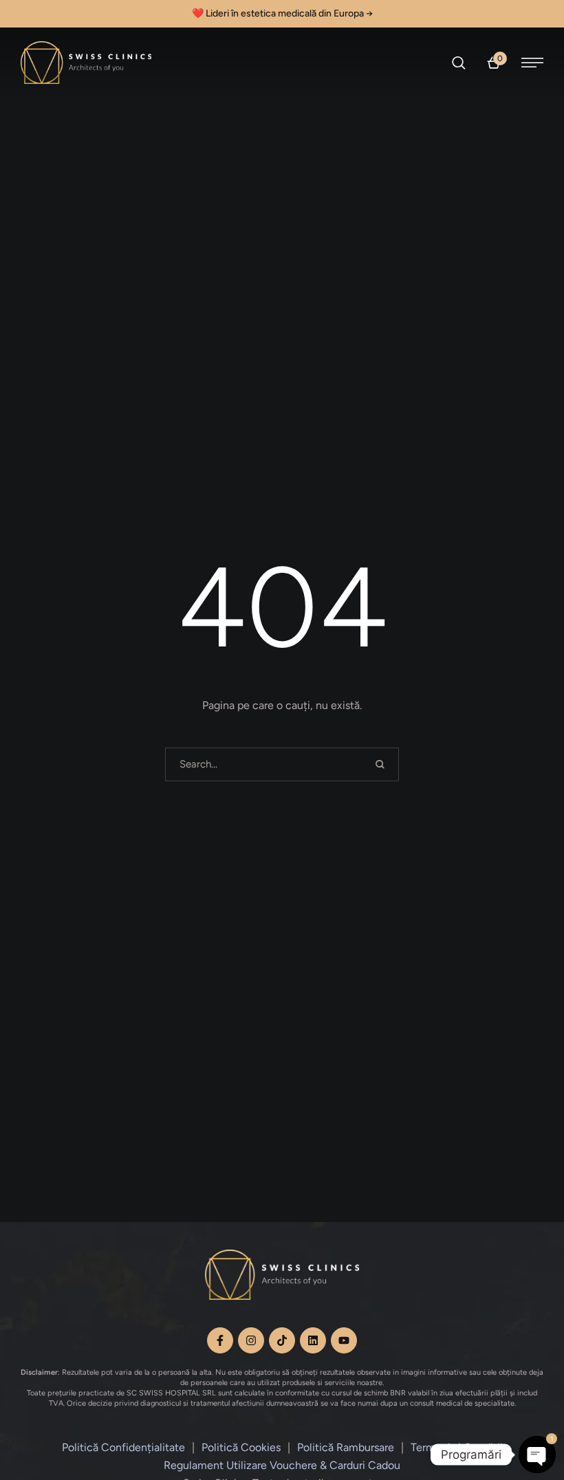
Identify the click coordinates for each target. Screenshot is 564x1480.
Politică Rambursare (345, 1447)
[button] (459, 62)
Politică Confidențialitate (123, 1447)
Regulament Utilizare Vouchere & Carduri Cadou (282, 1465)
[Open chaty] (537, 1454)
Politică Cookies (241, 1447)
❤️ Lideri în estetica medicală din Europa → (282, 13)
